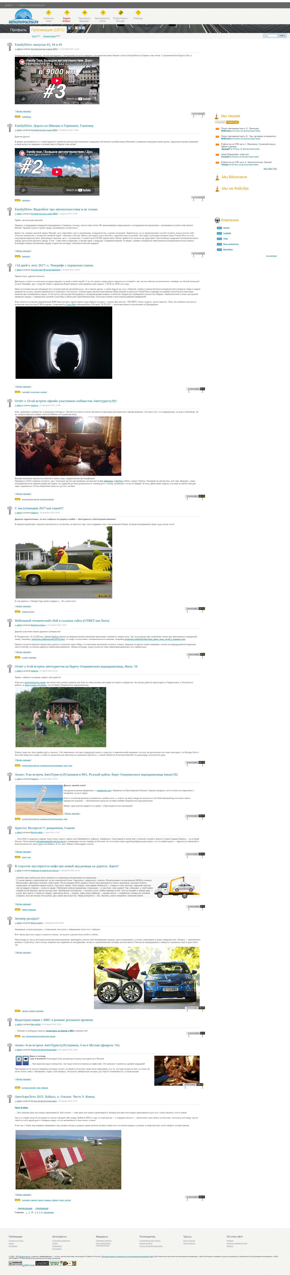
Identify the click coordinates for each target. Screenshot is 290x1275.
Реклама (230, 1241)
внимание (32, 910)
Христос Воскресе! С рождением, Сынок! (45, 828)
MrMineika (226, 131)
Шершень (109, 481)
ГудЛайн (226, 233)
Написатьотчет (48, 19)
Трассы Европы (189, 1243)
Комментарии (49, 36)
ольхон (40, 1200)
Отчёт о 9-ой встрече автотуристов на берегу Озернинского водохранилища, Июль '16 (76, 666)
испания (43, 392)
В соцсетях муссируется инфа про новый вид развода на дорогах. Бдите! (67, 866)
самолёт (34, 1200)
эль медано (35, 392)
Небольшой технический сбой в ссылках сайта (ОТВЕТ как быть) (62, 620)
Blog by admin (37, 832)
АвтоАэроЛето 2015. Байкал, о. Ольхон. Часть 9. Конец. (55, 1096)
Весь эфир (268, 169)
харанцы (47, 1200)
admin (19, 49)
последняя (49, 1212)
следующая (41, 1208)
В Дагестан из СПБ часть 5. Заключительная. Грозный (246, 162)
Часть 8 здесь (21, 1107)
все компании (271, 256)
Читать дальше (23, 111)
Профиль (18, 30)
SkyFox (118, 481)
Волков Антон (25, 1256)
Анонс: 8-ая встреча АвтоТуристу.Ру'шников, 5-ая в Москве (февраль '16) (67, 1045)
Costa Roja (71, 304)
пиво (38, 1088)
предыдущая (25, 1208)
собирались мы (104, 790)
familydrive (26, 200)
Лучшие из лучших (16, 1241)
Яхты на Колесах (230, 244)
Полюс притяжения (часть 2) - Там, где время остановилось (248, 136)
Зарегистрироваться (32, 5)
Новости (34, 405)
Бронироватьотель (102, 19)
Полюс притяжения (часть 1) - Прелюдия (240, 128)
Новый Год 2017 (28, 612)
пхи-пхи (68, 1200)
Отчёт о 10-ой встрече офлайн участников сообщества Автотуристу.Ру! (66, 401)
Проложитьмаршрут (84, 19)
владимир (40, 1011)
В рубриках (13, 1246)
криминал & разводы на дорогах (45, 871)
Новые (11, 1243)
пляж (65, 765)
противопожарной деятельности (51, 841)
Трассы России (189, 1241)
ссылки (25, 657)
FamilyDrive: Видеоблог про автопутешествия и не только (56, 209)
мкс (23, 1036)
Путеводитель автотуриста (150, 1241)
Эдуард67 (225, 149)
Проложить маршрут (104, 1241)
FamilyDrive (26, 117)
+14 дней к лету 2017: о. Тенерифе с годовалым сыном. (54, 265)
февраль (44, 1088)
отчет (70, 765)
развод (24, 910)
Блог (34, 36)
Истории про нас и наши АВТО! (44, 49)
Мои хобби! (36, 1024)
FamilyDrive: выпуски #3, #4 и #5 (38, 44)
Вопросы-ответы (38, 625)
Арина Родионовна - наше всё (235, 154)
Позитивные (57, 1246)
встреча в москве (47, 499)
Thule (225, 239)
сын (29, 857)
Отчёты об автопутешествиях (44, 1050)
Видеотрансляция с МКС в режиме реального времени (54, 1020)
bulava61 (225, 157)
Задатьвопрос (67, 19)
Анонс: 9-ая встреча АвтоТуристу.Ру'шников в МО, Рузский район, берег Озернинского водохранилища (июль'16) (96, 774)
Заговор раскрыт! (27, 918)
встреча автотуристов (30, 499)
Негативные (56, 1249)
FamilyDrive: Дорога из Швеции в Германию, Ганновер (54, 125)
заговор (25, 1011)
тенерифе (26, 392)
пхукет (61, 1200)
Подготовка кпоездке (120, 19)
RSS (275, 169)
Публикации (220, 122)
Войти (9, 5)
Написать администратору (237, 1243)
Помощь (138, 18)
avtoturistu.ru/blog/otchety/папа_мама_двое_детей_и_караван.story (155, 639)
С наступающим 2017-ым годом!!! (39, 508)
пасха (24, 857)
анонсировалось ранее (35, 682)
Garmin (226, 228)
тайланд (55, 1200)
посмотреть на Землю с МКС (60, 1031)
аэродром (26, 1200)
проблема (32, 657)
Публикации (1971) (47, 30)
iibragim (225, 164)
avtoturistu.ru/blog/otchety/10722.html (48, 639)
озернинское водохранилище (51, 765)
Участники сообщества (61, 1241)
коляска (32, 1011)
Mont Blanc (227, 250)
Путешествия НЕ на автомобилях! (45, 270)
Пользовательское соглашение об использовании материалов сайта (127, 1256)
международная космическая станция (40, 1036)
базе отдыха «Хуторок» (36, 685)
